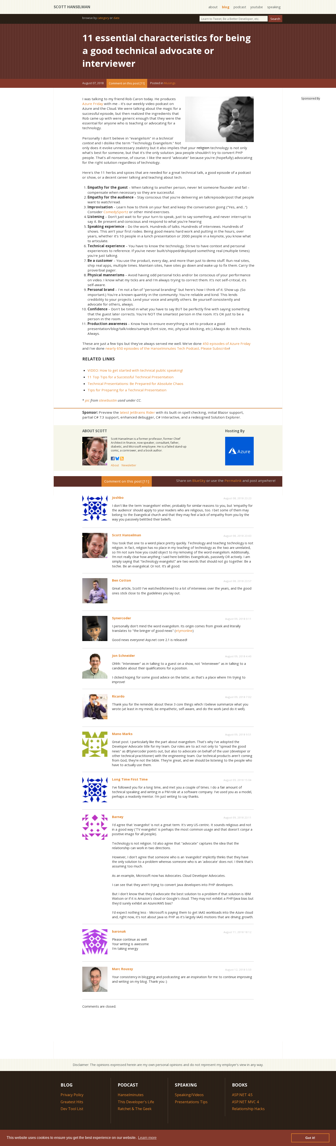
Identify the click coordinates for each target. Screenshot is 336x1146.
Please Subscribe (215, 348)
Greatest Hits (72, 1101)
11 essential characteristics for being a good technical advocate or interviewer (166, 50)
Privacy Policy (72, 1094)
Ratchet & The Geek (135, 1108)
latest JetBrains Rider (137, 412)
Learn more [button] (147, 1138)
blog (225, 7)
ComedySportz (116, 211)
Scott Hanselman (72, 6)
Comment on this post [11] (127, 83)
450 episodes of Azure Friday (227, 343)
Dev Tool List (72, 1108)
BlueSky (198, 480)
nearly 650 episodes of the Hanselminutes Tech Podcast (152, 348)
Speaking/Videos (189, 1094)
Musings (170, 83)
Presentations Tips (191, 1101)
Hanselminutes (131, 1094)
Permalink (233, 480)
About (115, 465)
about (213, 7)
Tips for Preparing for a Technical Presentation (127, 390)
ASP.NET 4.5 (242, 1094)
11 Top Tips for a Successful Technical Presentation (130, 377)
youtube (256, 7)
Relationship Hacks (248, 1108)
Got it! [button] (310, 1138)
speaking (274, 7)
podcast (240, 7)
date (116, 18)
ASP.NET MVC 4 (245, 1101)
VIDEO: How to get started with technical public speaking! (135, 370)
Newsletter (129, 465)
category (103, 18)
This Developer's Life (136, 1101)
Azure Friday (92, 103)
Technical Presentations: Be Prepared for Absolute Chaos (135, 383)
